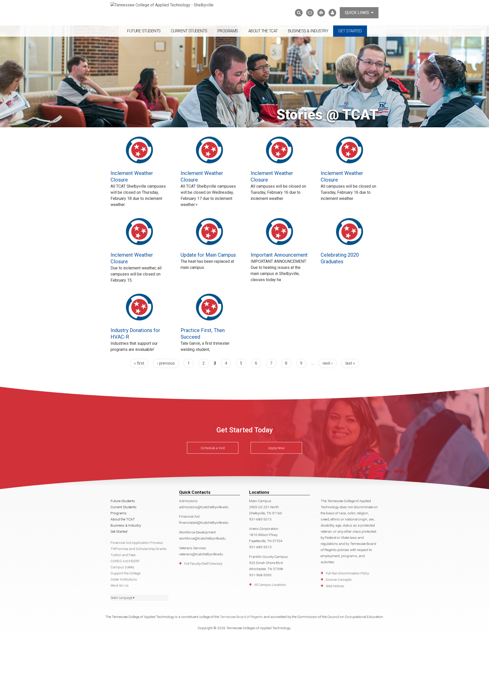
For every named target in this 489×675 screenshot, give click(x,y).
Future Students (144, 31)
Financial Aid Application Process (137, 543)
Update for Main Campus (208, 255)
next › (328, 363)
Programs (228, 31)
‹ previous (166, 363)
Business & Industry (308, 31)
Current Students (189, 31)
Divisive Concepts (339, 579)
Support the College (125, 573)
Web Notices (335, 586)
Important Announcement (279, 255)
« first (139, 363)
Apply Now (276, 448)
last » (350, 363)
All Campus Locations (270, 585)
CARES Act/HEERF (125, 561)
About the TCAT (263, 31)
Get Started (350, 31)
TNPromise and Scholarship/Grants (139, 549)
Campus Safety (122, 567)
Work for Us (120, 585)
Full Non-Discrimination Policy (347, 573)
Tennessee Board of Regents (241, 617)
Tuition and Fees (123, 555)
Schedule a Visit (213, 448)
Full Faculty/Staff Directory (203, 563)
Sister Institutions (124, 579)
